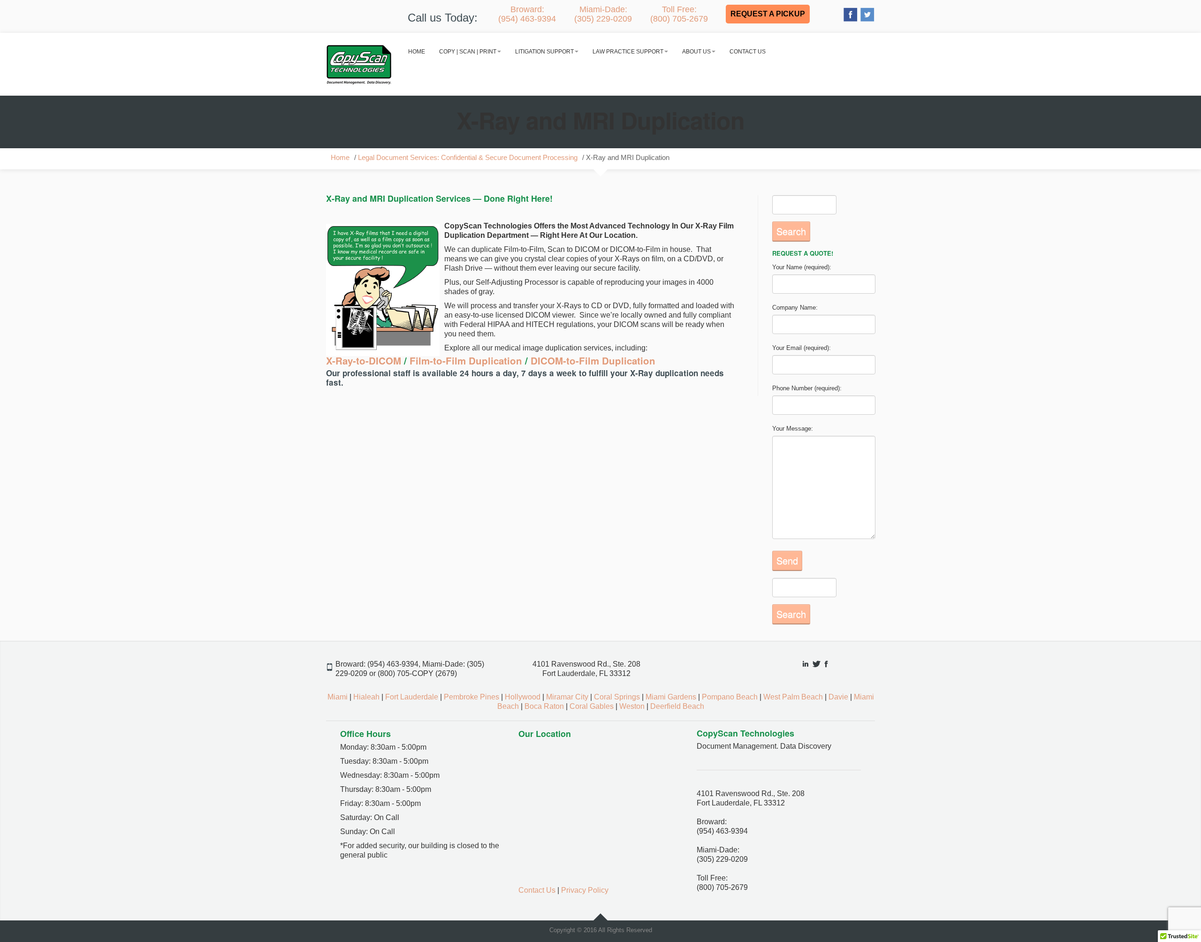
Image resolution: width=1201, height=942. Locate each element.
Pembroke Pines (471, 697)
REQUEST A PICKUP (767, 14)
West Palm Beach (793, 697)
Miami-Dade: (603, 14)
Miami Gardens (671, 697)
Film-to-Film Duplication (466, 360)
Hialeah (366, 697)
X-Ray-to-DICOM (365, 360)
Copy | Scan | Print (467, 51)
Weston (632, 706)
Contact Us (748, 51)
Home (416, 51)
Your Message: (792, 428)
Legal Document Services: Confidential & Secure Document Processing (468, 157)
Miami (337, 697)
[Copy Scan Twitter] (867, 14)
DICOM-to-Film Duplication (591, 360)
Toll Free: (679, 14)
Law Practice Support (628, 51)
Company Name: (795, 307)
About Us (696, 51)
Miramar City (567, 697)
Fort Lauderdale (411, 697)
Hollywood (522, 697)
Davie (838, 697)
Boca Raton (544, 706)
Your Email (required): (801, 347)
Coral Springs (617, 697)
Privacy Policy (584, 890)
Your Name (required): (801, 267)
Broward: (527, 14)
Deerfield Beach (677, 706)
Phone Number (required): (807, 388)
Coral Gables (592, 706)
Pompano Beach (730, 697)
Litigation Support (544, 51)
